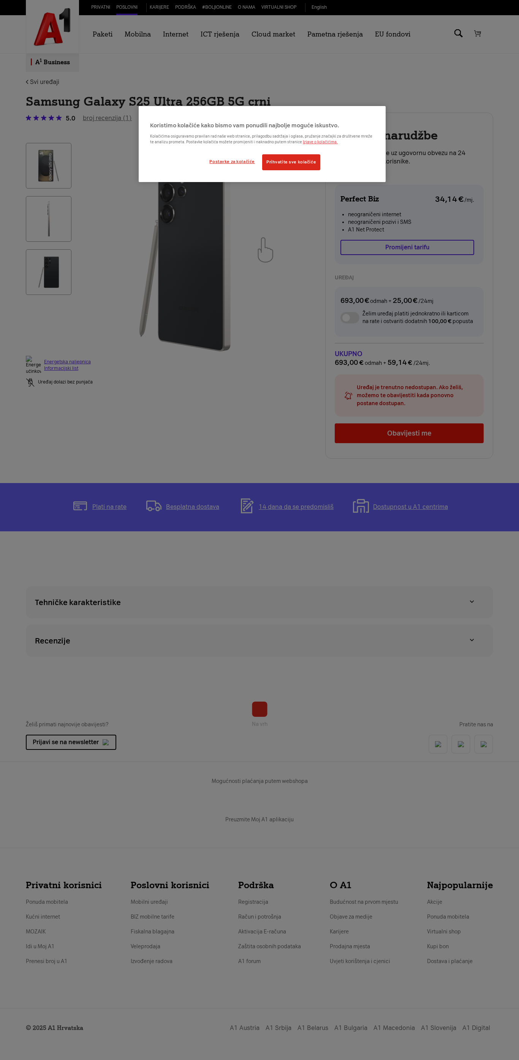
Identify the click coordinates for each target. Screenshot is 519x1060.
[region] (262, 144)
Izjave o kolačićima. (320, 141)
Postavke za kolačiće (232, 161)
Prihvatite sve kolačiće (291, 162)
